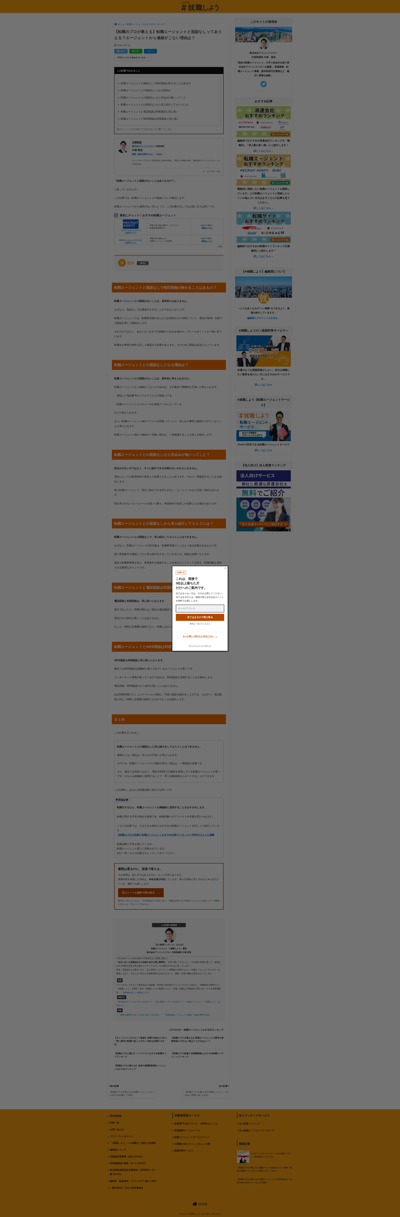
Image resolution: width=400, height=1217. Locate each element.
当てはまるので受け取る (200, 617)
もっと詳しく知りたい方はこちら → (200, 636)
